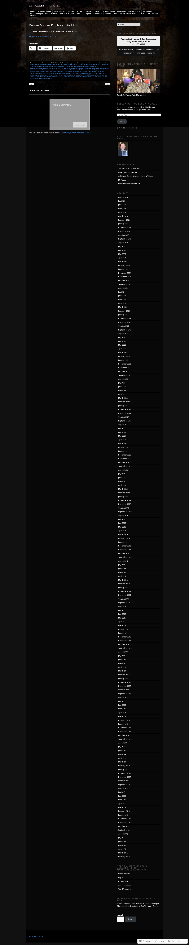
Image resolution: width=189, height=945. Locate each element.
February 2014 (124, 765)
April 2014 (122, 758)
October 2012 (123, 826)
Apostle (32, 64)
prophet (50, 75)
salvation (104, 75)
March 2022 (123, 398)
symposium (78, 76)
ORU (88, 73)
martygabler (36, 6)
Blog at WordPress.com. (36, 936)
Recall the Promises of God (129, 184)
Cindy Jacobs (104, 64)
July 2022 (121, 383)
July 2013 (121, 792)
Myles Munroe (77, 73)
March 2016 (123, 671)
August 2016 (123, 652)
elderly (97, 66)
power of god (98, 73)
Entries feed (123, 881)
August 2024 (123, 288)
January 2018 (123, 587)
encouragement (34, 68)
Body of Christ (67, 64)
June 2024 (122, 296)
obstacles (84, 73)
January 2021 (123, 451)
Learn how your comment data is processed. (78, 133)
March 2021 (123, 443)
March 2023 (123, 352)
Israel (59, 70)
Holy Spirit (105, 68)
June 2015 (122, 705)
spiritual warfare (64, 76)
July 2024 (121, 292)
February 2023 (124, 356)
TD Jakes (84, 76)
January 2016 (123, 678)
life (98, 71)
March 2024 (123, 307)
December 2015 (124, 682)
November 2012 (124, 822)
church (98, 64)
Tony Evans (94, 76)
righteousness (96, 75)
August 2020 (123, 470)
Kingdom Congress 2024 (39, 14)
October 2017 (123, 599)
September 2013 (124, 784)
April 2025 (122, 258)
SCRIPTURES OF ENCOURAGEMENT (132, 14)
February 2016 (124, 675)
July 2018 (121, 565)
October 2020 (123, 462)
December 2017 (124, 591)
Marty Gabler (42, 73)
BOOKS (79, 11)
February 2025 (124, 265)
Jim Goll (88, 70)
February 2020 (124, 493)
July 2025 (121, 246)
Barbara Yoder (39, 64)
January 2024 (123, 314)
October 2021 (123, 417)
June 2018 (122, 568)
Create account (124, 874)
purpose (67, 75)
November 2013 (124, 777)
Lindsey (102, 71)
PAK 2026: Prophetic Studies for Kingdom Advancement (81, 14)
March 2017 (123, 625)
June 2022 (122, 387)
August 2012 (123, 834)
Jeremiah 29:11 (77, 70)
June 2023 (122, 341)
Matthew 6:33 (59, 73)
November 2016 (124, 640)
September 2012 (124, 830)
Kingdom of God (77, 71)
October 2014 (123, 735)
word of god (49, 78)
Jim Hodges (94, 70)
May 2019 (122, 527)
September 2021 (124, 421)
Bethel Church (47, 64)
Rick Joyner (83, 75)
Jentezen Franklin (67, 70)
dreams (78, 66)
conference (47, 66)
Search (120, 915)
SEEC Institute (152, 14)
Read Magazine (111, 14)
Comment (80, 125)
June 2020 (122, 478)
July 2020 (121, 474)
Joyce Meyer (53, 71)
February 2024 (124, 311)
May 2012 (122, 845)
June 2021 (122, 432)
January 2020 (123, 496)
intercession (47, 70)
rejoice (77, 75)
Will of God (38, 78)
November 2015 (124, 686)
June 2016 (122, 659)
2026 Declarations (44, 11)
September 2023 (124, 330)
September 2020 (124, 466)
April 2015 (122, 712)
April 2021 (122, 440)
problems (33, 75)
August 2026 (123, 197)
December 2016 (124, 637)
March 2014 (123, 762)
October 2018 (123, 553)
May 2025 (122, 254)
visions (32, 78)
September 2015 (124, 694)
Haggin (90, 68)
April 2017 (122, 621)
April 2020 (122, 485)
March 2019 (123, 534)
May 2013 (122, 800)
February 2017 (124, 629)
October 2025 (123, 235)
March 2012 (123, 853)
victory (106, 76)
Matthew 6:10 (51, 73)
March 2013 (123, 807)
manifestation (34, 73)
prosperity (61, 75)
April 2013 (122, 803)
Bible (53, 64)
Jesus (84, 70)
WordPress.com (124, 889)
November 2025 (124, 231)
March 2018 (123, 580)
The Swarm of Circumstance (129, 168)
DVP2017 (92, 66)
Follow (122, 121)
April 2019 (122, 530)
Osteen (92, 73)
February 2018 (124, 584)
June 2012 (122, 841)
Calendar (88, 11)
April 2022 (122, 394)
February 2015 (124, 720)
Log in (120, 877)
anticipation (104, 63)
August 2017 (123, 606)
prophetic (55, 75)
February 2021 (124, 447)
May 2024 (122, 299)
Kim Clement (68, 71)
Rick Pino (89, 75)
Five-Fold (56, 68)
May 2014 (122, 754)
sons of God (55, 76)
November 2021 (124, 413)
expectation (43, 68)
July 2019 (121, 519)
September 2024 (124, 284)
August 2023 (123, 333)
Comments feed (124, 885)
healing (99, 68)
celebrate (74, 64)
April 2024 (122, 303)
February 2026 (124, 220)
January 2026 (123, 223)
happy (95, 68)
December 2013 (124, 773)
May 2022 (122, 390)
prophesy (44, 75)
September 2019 (124, 512)
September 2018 (124, 557)
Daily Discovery (55, 66)
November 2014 (124, 731)
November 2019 (124, 504)
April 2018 (122, 576)
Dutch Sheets (85, 66)
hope (31, 70)
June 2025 (122, 250)
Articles (71, 11)
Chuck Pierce (92, 64)
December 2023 (124, 318)
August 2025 (123, 242)
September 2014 (124, 739)
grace (86, 68)
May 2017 (122, 618)
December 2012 (124, 819)
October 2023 (123, 326)
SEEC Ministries (38, 76)
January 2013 (123, 815)
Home (32, 11)
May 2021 (122, 436)
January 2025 (123, 269)
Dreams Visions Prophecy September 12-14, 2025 (121, 11)
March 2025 (123, 261)
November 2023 (124, 322)
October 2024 (123, 280)
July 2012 (121, 837)
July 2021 (121, 428)
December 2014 (124, 728)
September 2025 (124, 239)
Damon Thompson (65, 66)
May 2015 (122, 709)
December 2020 (124, 455)
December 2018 (124, 546)
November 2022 (124, 368)
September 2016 (124, 648)
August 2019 (123, 515)
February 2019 (124, 538)
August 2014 (123, 743)
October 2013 (123, 781)
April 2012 (122, 849)
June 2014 (122, 750)
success (71, 76)
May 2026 (122, 208)
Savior (31, 76)
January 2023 (123, 360)
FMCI (61, 68)
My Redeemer (123, 180)
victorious (101, 76)
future (65, 68)
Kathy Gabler (60, 71)
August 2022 (123, 379)
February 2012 (124, 856)
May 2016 (122, 663)
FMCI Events (147, 11)
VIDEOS (33, 16)
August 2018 (123, 561)
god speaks (81, 68)
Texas (89, 76)
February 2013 (124, 811)
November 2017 (124, 595)
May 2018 (122, 572)
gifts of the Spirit (72, 68)
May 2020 (122, 481)
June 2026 (122, 205)
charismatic (84, 64)
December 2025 (124, 227)
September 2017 (124, 603)
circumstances (34, 66)
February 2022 (124, 402)
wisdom (43, 78)
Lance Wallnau (92, 71)
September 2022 (124, 375)
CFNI (78, 64)
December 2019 (124, 500)
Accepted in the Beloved (127, 172)
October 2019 (123, 508)
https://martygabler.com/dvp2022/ (42, 36)
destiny (73, 66)
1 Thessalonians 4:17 (94, 63)
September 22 (47, 76)
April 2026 (122, 212)
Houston (35, 70)
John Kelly (38, 71)
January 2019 (123, 542)
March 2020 (123, 489)
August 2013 (123, 788)
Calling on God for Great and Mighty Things (135, 176)
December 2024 (124, 273)
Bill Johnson (59, 64)
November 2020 (124, 459)
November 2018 (124, 549)
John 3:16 (101, 70)
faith (48, 68)
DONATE (97, 11)
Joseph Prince (45, 71)
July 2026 (121, 201)
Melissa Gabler (67, 73)
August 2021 (123, 424)
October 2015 (123, 690)
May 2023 (122, 345)
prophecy (38, 75)
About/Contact (59, 11)
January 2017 (123, 633)
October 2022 (123, 371)
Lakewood (84, 71)
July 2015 (121, 701)
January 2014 (123, 769)
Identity (41, 70)
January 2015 (123, 724)
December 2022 (124, 364)
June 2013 (122, 796)
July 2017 (121, 610)
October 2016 (123, 644)
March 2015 (123, 716)
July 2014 (121, 746)
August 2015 (123, 697)
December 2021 (124, 409)
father (52, 68)
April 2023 (122, 349)
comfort (41, 66)
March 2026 (123, 216)
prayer (104, 73)
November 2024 (124, 277)
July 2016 (121, 656)
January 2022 (123, 405)
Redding (72, 75)
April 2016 (122, 667)
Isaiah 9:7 (54, 70)
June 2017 (122, 614)
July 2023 (121, 337)
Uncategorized (71, 63)
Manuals (54, 14)
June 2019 (122, 523)
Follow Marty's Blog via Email (137, 104)
